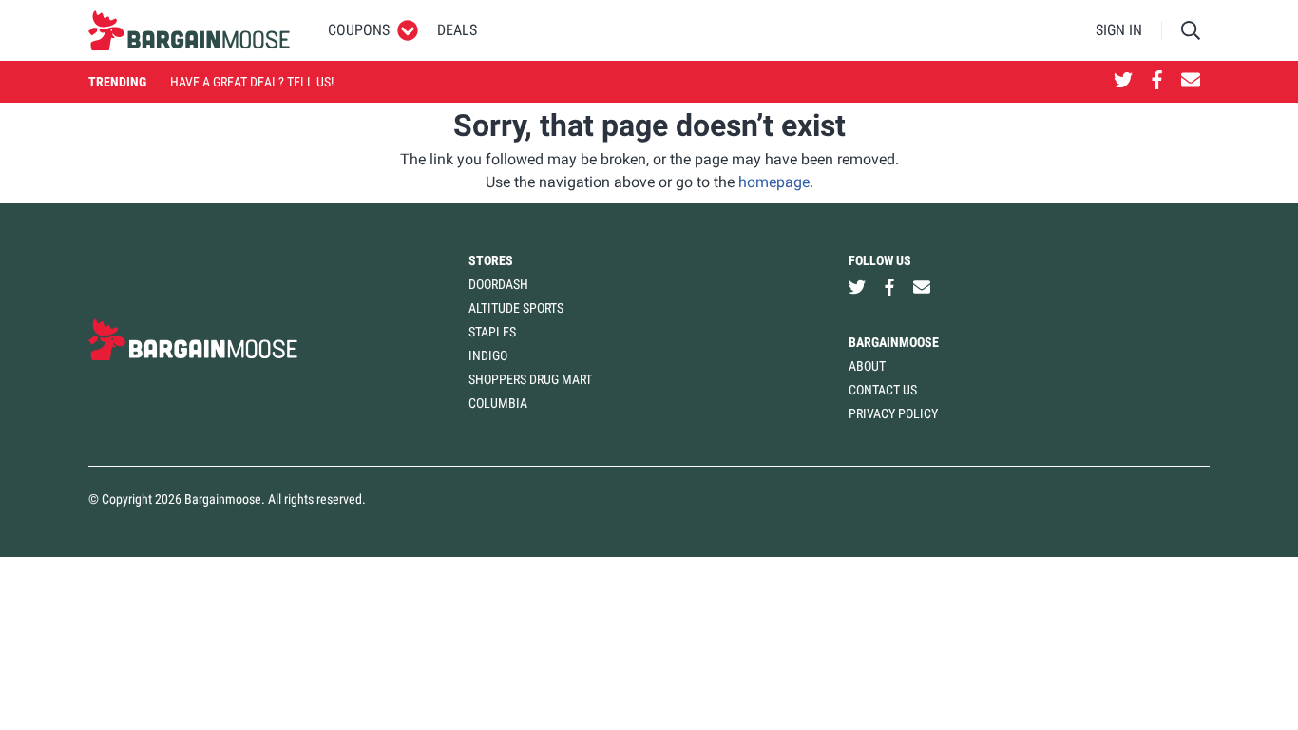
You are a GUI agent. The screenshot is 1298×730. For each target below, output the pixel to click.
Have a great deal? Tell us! (252, 81)
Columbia (497, 403)
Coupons (359, 30)
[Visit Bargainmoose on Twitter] (1123, 81)
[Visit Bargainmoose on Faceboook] (1157, 81)
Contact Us (883, 389)
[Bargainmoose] (189, 30)
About (867, 366)
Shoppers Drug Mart (530, 379)
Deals (457, 30)
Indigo (487, 355)
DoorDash (498, 284)
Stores (490, 260)
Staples (492, 331)
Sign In (1119, 30)
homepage (774, 182)
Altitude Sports (515, 308)
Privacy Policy (893, 413)
